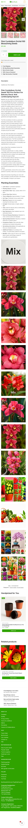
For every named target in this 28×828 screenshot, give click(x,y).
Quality (3, 716)
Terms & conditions (6, 721)
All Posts (3, 766)
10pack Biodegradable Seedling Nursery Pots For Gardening (13, 625)
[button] (6, 54)
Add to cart (17, 55)
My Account (4, 735)
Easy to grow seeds (6, 747)
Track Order (4, 733)
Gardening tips (5, 764)
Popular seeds (5, 750)
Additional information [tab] (7, 85)
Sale (2, 756)
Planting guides (5, 762)
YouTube (3, 778)
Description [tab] (4, 81)
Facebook (4, 774)
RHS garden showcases (7, 768)
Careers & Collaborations (8, 727)
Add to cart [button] (13, 630)
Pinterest (3, 776)
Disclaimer (4, 725)
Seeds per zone (5, 754)
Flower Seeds (8, 5)
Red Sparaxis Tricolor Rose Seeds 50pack (12, 673)
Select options (13, 677)
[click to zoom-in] (13, 19)
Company (3, 714)
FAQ (2, 741)
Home (2, 5)
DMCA (3, 723)
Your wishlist (4, 737)
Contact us (4, 739)
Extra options (5, 623)
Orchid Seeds (15, 5)
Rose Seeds (11, 671)
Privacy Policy (5, 718)
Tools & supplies (5, 752)
